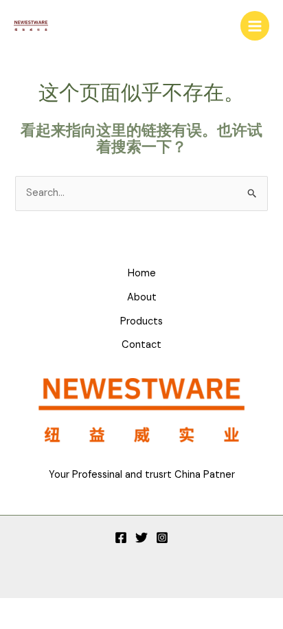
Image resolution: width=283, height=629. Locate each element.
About (142, 297)
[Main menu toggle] (254, 25)
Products (141, 321)
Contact (141, 344)
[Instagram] (162, 537)
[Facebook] (121, 537)
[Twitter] (141, 537)
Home (142, 273)
